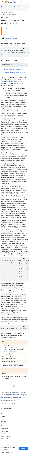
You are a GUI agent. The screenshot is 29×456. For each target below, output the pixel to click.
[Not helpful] (13, 17)
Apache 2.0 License (5, 397)
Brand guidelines (5, 436)
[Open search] (21, 2)
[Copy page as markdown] (13, 23)
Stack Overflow (5, 433)
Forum (3, 414)
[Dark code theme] (24, 48)
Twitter (3, 419)
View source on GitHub (11, 38)
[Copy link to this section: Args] (6, 341)
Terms (3, 444)
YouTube (3, 421)
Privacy (8, 444)
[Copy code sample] (26, 48)
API (18, 14)
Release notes (5, 431)
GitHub (3, 416)
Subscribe (24, 448)
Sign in (25, 2)
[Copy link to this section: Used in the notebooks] (19, 60)
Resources (11, 12)
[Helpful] (11, 17)
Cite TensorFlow (5, 439)
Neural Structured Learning (11, 7)
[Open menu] (2, 2)
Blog (2, 411)
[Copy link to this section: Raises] (7, 370)
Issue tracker (4, 428)
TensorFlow (4, 12)
